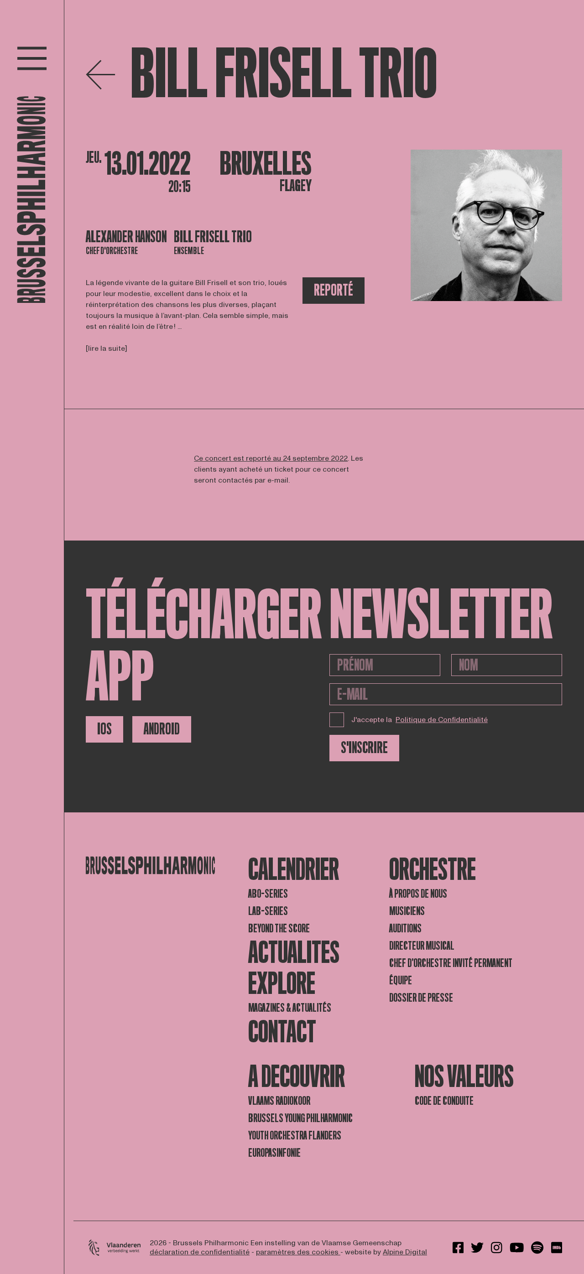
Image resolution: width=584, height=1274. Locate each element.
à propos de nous (418, 893)
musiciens (407, 911)
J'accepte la (419, 720)
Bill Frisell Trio (213, 237)
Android (162, 729)
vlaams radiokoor (279, 1101)
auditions (405, 928)
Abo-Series (268, 893)
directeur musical (421, 945)
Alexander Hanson (126, 237)
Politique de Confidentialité (442, 719)
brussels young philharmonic (300, 1118)
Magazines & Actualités (289, 1007)
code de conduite (444, 1101)
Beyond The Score (279, 928)
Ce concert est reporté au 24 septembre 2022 (271, 458)
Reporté (333, 290)
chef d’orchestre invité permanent (450, 963)
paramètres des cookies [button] (298, 1252)
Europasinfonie (274, 1153)
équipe (400, 980)
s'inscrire (364, 748)
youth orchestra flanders (294, 1135)
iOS (104, 729)
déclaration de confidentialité (200, 1252)
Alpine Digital (405, 1252)
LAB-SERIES (268, 911)
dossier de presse (421, 997)
